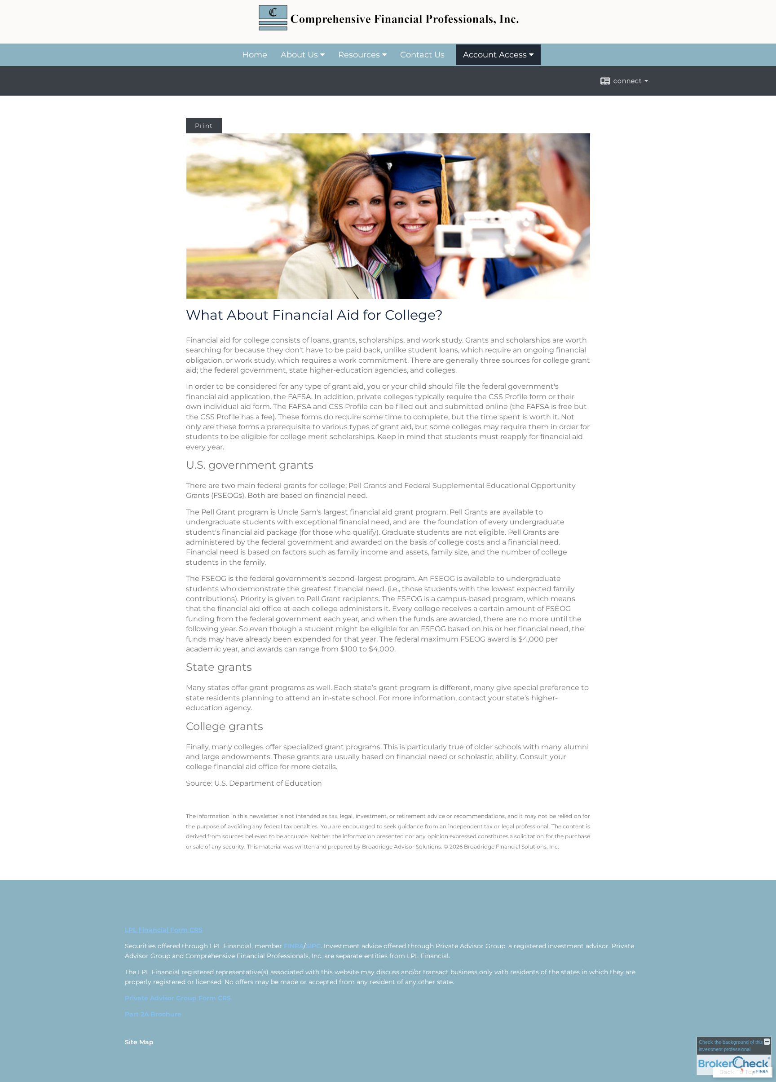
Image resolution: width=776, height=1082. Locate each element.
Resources (359, 55)
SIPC (313, 946)
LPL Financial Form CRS (164, 930)
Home (254, 55)
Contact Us (422, 55)
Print (204, 126)
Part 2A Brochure (153, 1014)
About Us (299, 55)
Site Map (139, 1042)
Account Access (495, 55)
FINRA (294, 946)
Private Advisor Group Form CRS (178, 998)
